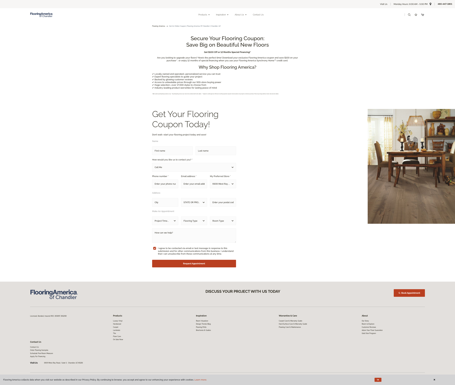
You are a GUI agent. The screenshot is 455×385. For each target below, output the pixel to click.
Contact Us (258, 14)
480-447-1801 (445, 4)
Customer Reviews (369, 327)
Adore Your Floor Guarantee (372, 330)
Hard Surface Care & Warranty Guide (293, 324)
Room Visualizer (202, 321)
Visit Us (383, 4)
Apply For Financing (37, 356)
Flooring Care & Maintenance (290, 327)
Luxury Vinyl (117, 321)
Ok (378, 380)
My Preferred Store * (220, 176)
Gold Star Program (369, 333)
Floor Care (117, 336)
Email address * (188, 176)
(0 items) (422, 14)
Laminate (116, 330)
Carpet (115, 327)
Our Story (365, 321)
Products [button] (202, 14)
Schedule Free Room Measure (41, 353)
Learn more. (200, 379)
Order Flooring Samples (39, 350)
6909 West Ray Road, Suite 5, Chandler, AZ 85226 (63, 363)
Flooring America (158, 26)
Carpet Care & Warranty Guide (290, 321)
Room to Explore (368, 324)
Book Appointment (410, 293)
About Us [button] (239, 14)
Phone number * (160, 176)
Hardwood (117, 324)
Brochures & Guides (203, 330)
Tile (114, 333)
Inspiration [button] (221, 14)
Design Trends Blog (203, 324)
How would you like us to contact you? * (172, 159)
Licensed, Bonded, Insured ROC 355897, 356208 (48, 316)
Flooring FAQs (201, 327)
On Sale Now (118, 339)
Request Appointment (194, 263)
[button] (409, 14)
